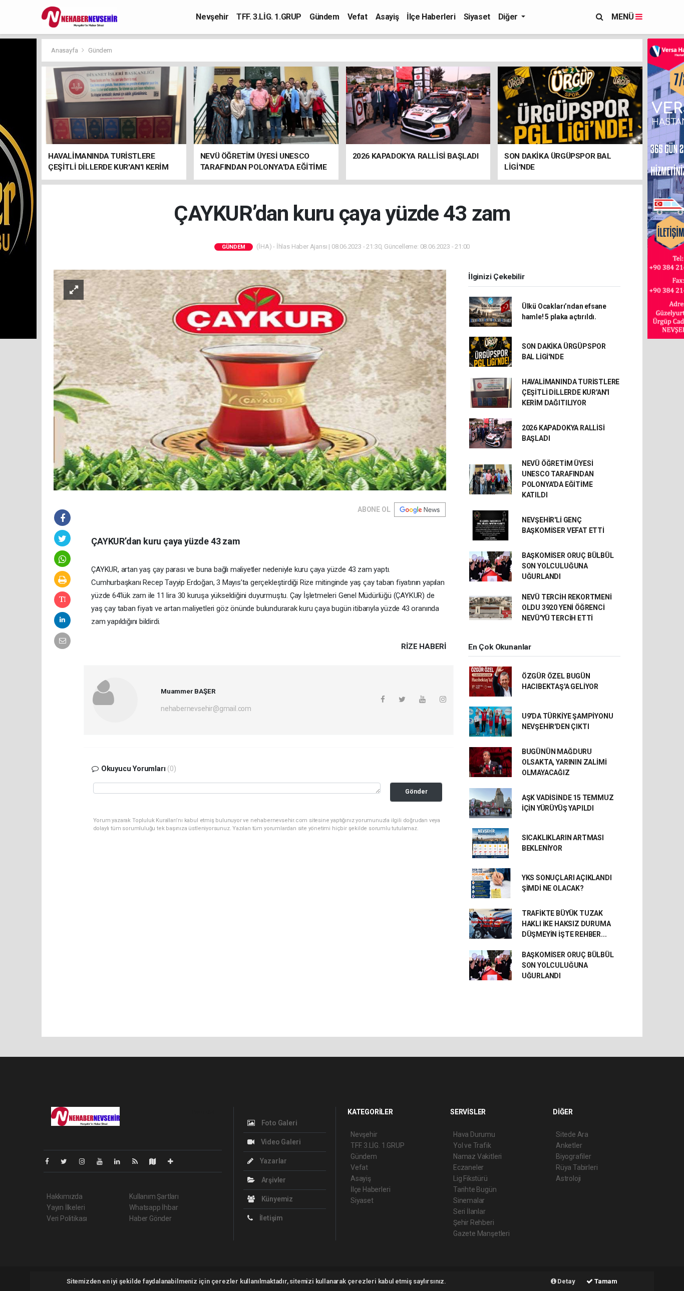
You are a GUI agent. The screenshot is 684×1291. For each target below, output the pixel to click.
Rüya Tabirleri (576, 1167)
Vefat (358, 17)
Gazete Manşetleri (481, 1233)
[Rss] (139, 1161)
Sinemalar (469, 1200)
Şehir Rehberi (473, 1222)
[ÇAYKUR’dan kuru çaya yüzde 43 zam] (250, 379)
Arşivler (273, 1180)
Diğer (509, 17)
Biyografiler (573, 1156)
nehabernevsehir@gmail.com (206, 709)
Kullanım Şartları (154, 1196)
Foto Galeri (278, 1123)
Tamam (605, 1281)
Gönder (416, 791)
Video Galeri (279, 1142)
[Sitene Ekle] (174, 1161)
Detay (565, 1281)
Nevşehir (212, 17)
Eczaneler (468, 1167)
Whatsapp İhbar (153, 1207)
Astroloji (568, 1178)
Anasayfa (65, 50)
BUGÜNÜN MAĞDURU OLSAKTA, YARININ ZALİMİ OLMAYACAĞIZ (564, 762)
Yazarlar (272, 1161)
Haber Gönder (150, 1218)
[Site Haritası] (156, 1161)
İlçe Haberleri (431, 17)
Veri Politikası (67, 1218)
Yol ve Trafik (472, 1145)
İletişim (270, 1218)
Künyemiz (276, 1199)
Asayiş (387, 17)
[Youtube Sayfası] (104, 1161)
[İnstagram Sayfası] (86, 1161)
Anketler (569, 1145)
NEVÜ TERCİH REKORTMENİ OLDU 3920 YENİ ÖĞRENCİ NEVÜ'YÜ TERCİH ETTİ (567, 607)
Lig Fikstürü (470, 1178)
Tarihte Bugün (475, 1189)
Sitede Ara (572, 1134)
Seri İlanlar (469, 1211)
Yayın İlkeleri (66, 1207)
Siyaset (477, 17)
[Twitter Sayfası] (68, 1161)
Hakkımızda (65, 1196)
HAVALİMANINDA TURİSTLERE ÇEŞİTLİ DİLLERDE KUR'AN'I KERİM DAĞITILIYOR (570, 392)
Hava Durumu (474, 1134)
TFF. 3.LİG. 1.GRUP (268, 17)
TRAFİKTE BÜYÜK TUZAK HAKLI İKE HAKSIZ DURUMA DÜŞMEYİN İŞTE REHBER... (566, 923)
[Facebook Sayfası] (51, 1161)
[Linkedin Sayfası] (121, 1161)
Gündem (324, 17)
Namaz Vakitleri (477, 1156)
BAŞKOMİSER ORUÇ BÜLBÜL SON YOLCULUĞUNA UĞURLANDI (568, 565)
